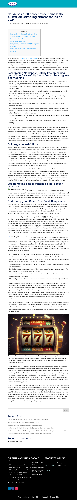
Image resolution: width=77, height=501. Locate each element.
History (34, 465)
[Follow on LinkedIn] (9, 488)
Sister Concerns (37, 474)
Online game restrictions (18, 41)
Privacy (59, 463)
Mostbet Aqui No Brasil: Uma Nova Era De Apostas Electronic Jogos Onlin (31, 428)
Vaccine (47, 470)
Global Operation (63, 465)
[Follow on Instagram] (16, 488)
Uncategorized (34, 23)
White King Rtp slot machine (29, 58)
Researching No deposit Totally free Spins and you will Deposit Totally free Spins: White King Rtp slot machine (23, 36)
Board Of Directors (38, 467)
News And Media (62, 468)
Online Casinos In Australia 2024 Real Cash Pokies (23, 422)
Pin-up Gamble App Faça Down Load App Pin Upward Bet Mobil (28, 419)
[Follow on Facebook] (12, 488)
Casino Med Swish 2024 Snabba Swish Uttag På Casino (25, 425)
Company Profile (37, 462)
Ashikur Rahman (15, 23)
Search (66, 410)
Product (47, 463)
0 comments (44, 23)
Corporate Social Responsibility (37, 470)
